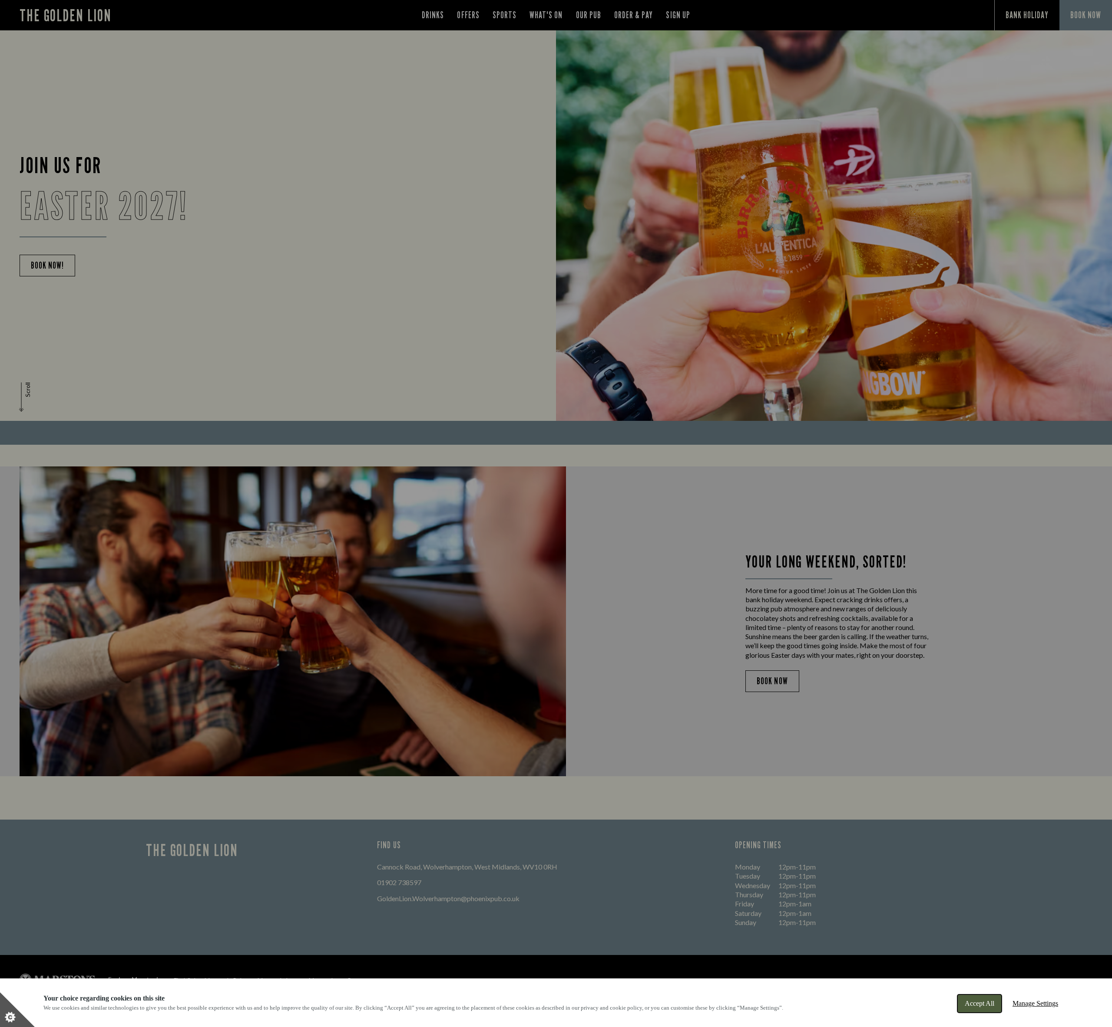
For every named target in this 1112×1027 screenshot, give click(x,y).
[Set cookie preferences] (17, 1009)
